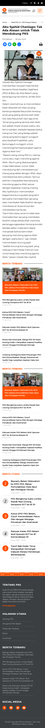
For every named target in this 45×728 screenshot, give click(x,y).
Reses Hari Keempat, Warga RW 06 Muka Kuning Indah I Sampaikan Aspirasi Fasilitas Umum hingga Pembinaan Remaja (17, 689)
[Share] (19, 44)
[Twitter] (9, 44)
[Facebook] (4, 44)
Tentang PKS (7, 619)
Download (6, 638)
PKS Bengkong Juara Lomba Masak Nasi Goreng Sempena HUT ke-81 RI (26, 502)
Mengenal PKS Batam (11, 624)
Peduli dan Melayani (10, 629)
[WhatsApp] (14, 44)
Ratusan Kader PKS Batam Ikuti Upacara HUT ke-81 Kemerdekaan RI (25, 534)
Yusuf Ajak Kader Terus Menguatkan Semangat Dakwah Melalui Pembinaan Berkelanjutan (25, 550)
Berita (4, 633)
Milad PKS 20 (16, 22)
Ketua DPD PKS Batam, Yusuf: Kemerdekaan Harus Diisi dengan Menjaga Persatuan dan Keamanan (25, 517)
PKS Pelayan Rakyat (29, 22)
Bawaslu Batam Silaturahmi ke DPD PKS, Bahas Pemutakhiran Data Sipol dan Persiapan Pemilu (25, 485)
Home (4, 22)
